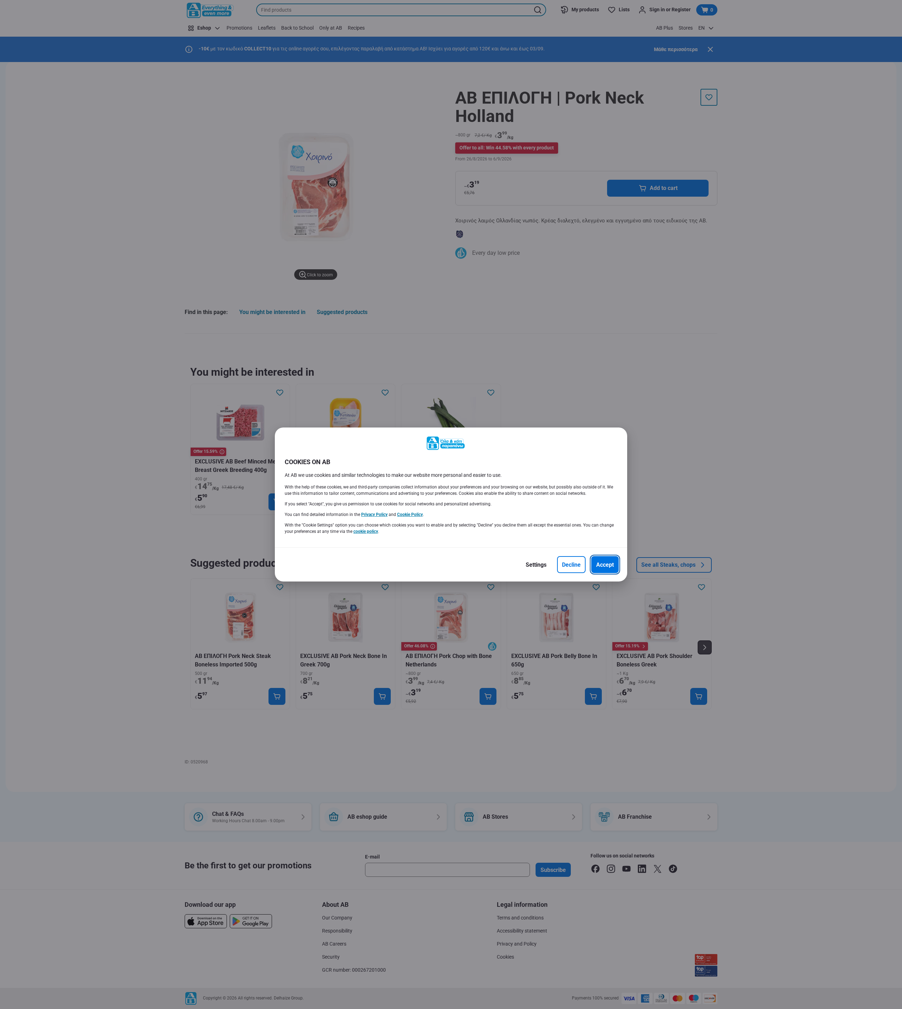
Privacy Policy (374, 514)
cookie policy (365, 531)
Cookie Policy (410, 514)
